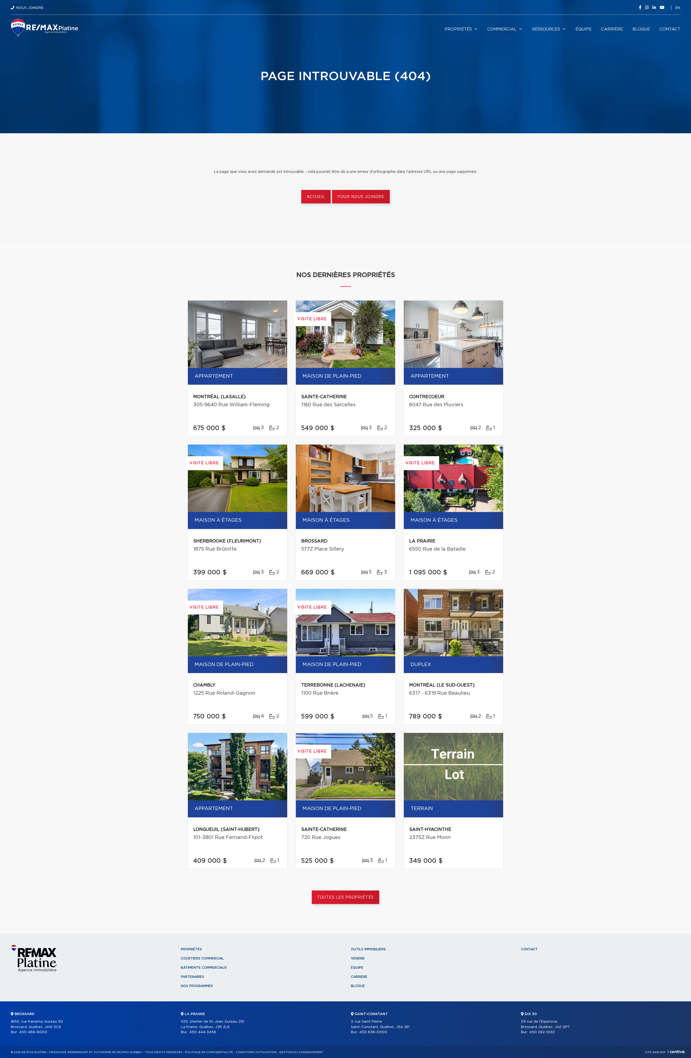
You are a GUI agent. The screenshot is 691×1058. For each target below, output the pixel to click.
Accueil (316, 197)
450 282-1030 (542, 1032)
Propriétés (458, 29)
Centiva (676, 1051)
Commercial (502, 29)
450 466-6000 (33, 1032)
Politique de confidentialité (209, 1052)
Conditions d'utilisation (256, 1052)
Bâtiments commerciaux (204, 967)
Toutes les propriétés (345, 897)
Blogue (641, 29)
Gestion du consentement (301, 1052)
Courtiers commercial (202, 958)
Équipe (583, 29)
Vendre (358, 958)
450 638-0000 (373, 1032)
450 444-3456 (202, 1032)
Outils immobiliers (368, 949)
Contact (669, 29)
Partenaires (192, 976)
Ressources (546, 29)
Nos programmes (197, 986)
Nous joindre (29, 8)
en (677, 8)
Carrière (612, 29)
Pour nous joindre (360, 197)
